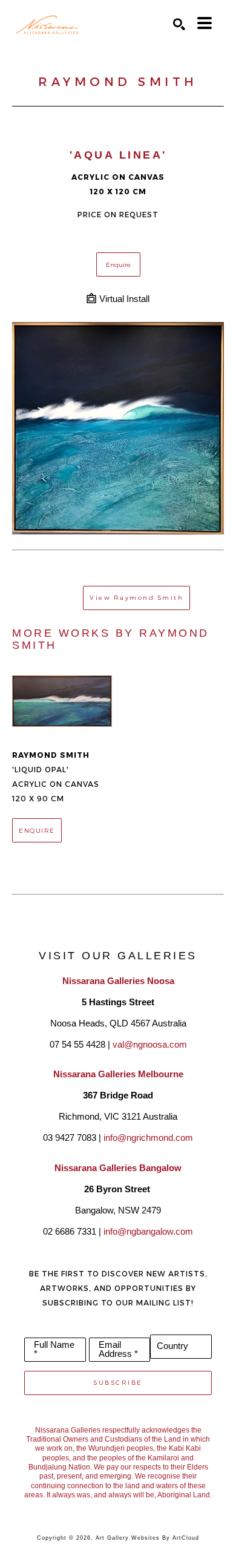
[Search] (179, 24)
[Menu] (204, 23)
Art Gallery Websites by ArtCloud (147, 1538)
